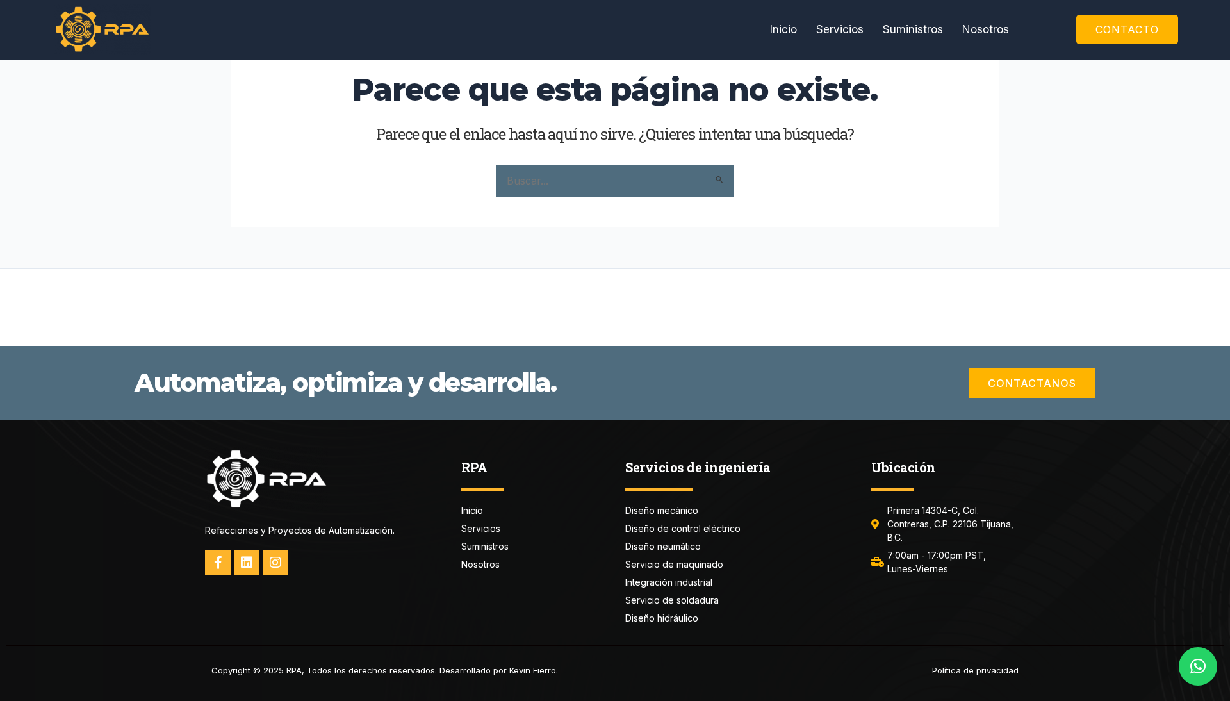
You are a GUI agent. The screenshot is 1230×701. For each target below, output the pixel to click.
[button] (1198, 666)
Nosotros (985, 29)
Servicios (840, 29)
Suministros (913, 29)
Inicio (783, 29)
